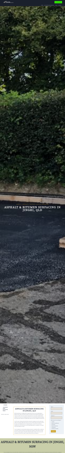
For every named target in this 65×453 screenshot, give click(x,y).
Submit (53, 431)
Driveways (53, 424)
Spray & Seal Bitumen (55, 423)
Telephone (53, 415)
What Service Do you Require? (56, 420)
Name (52, 406)
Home (42, 5)
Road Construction (55, 425)
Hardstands (54, 427)
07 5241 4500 (58, 2)
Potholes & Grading (55, 428)
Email (52, 411)
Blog (56, 5)
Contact (60, 5)
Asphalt (53, 421)
